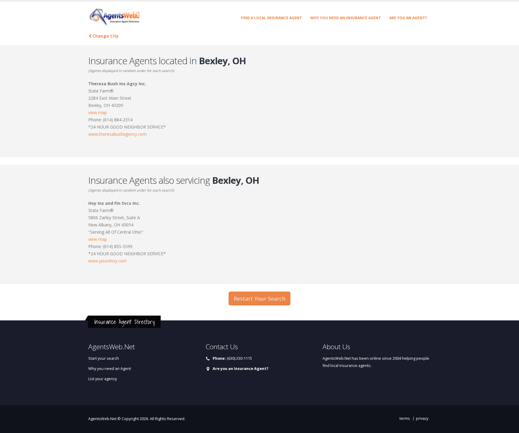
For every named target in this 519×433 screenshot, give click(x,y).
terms (404, 418)
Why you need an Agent (109, 368)
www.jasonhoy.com (107, 261)
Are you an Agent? (408, 17)
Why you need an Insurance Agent (345, 17)
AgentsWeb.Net (102, 418)
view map (97, 112)
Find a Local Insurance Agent (271, 17)
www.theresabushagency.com (117, 134)
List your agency (102, 378)
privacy (422, 418)
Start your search (103, 358)
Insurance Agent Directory (124, 322)
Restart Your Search (259, 298)
